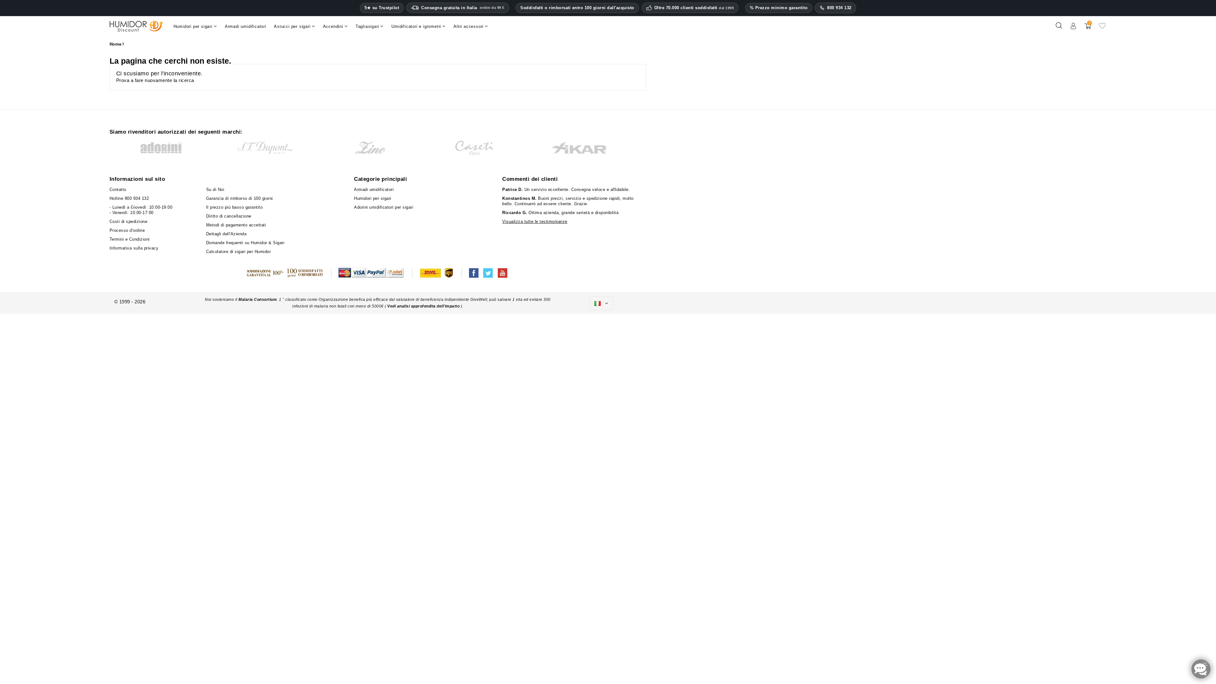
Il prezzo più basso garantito (234, 207)
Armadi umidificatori (374, 189)
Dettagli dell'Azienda (226, 233)
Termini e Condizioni (130, 239)
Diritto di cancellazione (228, 216)
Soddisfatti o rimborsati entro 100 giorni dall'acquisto (577, 7)
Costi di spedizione (129, 221)
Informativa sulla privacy (134, 248)
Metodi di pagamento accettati (236, 225)
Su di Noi (215, 189)
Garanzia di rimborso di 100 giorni (239, 198)
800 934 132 (839, 7)
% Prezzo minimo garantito (779, 7)
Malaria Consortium (257, 299)
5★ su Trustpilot (381, 8)
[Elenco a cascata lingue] (601, 303)
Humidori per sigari (372, 198)
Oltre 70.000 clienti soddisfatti (694, 8)
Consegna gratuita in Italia (462, 7)
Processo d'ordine (127, 230)
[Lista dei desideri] (1102, 28)
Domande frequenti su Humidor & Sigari (245, 242)
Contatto (118, 189)
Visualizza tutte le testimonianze (534, 221)
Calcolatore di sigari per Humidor (238, 251)
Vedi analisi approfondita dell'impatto (423, 306)
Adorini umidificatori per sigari (383, 207)
